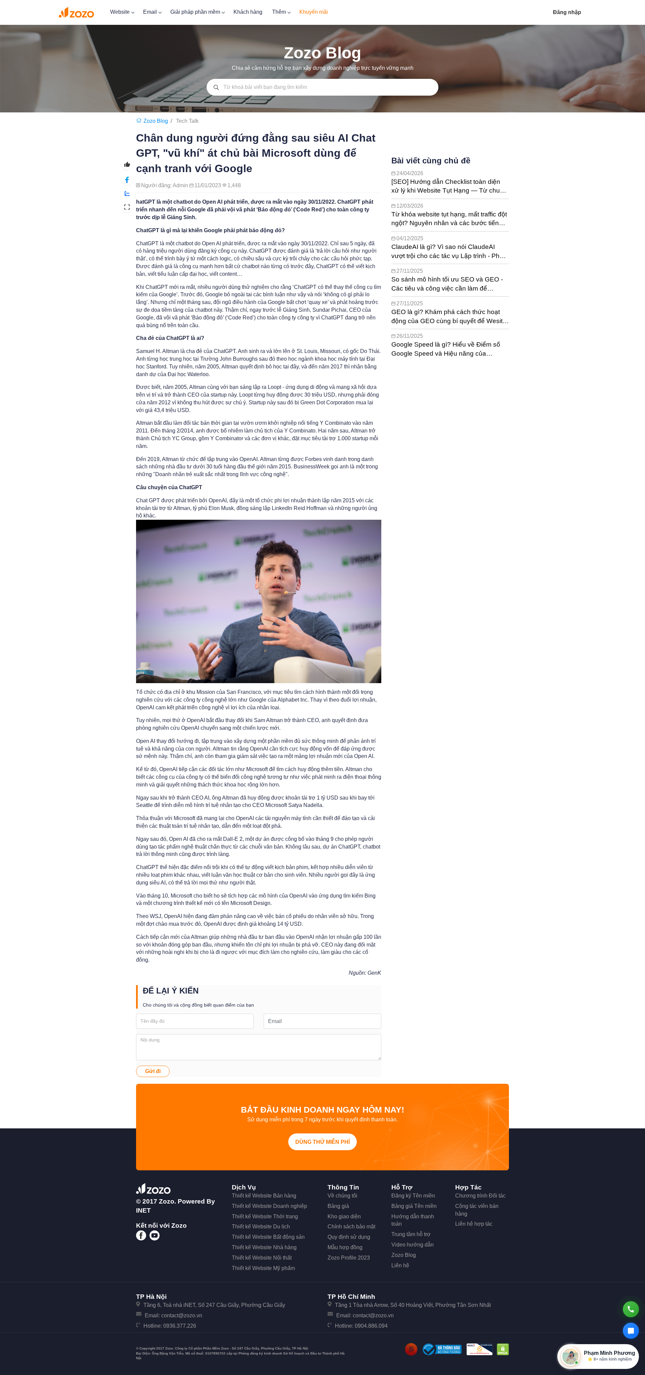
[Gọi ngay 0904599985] (631, 1309)
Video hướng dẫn (412, 1244)
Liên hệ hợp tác (473, 1224)
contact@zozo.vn (181, 1315)
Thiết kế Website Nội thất (262, 1258)
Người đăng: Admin (165, 185)
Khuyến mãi (313, 12)
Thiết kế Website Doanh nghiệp (269, 1206)
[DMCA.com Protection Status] (503, 1349)
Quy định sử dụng (349, 1237)
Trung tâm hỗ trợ (411, 1234)
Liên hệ (400, 1265)
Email (150, 12)
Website (120, 12)
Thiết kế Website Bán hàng (264, 1196)
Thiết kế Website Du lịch (261, 1226)
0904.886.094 (371, 1326)
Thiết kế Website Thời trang (265, 1216)
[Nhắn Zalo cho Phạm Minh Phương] (631, 1331)
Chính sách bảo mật (351, 1226)
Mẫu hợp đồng (345, 1247)
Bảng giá (338, 1206)
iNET (143, 1210)
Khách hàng (247, 12)
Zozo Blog (403, 1255)
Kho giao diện (344, 1216)
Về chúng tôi (342, 1196)
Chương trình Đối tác (480, 1196)
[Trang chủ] (139, 121)
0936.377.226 (179, 1326)
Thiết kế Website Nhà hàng (264, 1247)
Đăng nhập (567, 12)
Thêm (279, 12)
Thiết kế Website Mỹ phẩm (263, 1268)
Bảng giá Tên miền (414, 1206)
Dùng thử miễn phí (322, 1142)
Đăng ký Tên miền (413, 1196)
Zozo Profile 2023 (349, 1258)
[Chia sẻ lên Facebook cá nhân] (127, 180)
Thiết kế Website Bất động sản (268, 1237)
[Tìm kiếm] (216, 87)
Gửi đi (153, 1071)
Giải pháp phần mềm (195, 12)
